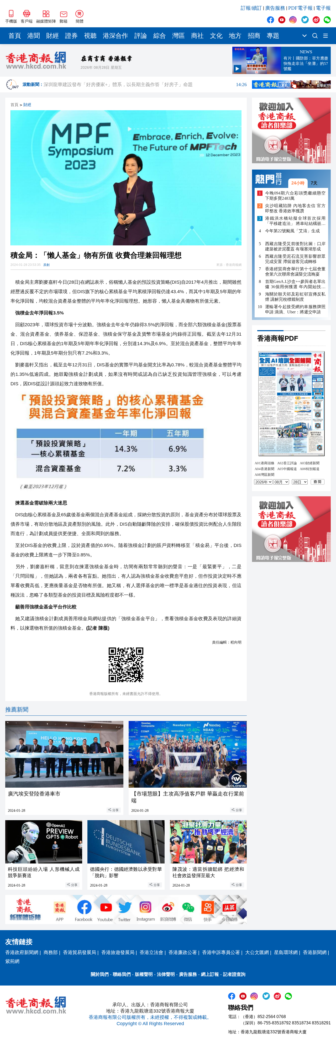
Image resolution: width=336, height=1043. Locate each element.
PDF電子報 (300, 8)
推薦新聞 (16, 709)
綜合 (159, 35)
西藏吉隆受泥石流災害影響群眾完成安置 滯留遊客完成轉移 (295, 259)
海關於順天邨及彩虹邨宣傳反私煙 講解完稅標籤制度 (295, 297)
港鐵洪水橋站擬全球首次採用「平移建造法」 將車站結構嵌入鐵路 (295, 221)
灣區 (178, 35)
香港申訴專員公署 (221, 952)
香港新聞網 (315, 952)
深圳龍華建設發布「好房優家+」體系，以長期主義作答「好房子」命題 (145, 84)
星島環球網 (286, 952)
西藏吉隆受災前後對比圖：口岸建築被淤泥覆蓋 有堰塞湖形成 (295, 246)
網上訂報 (210, 974)
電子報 (323, 8)
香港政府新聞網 (21, 952)
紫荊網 (12, 961)
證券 (71, 35)
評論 (140, 35)
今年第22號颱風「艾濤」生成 (292, 231)
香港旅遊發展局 (117, 952)
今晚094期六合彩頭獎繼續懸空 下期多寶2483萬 (295, 196)
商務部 (51, 952)
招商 (254, 35)
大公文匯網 (257, 952)
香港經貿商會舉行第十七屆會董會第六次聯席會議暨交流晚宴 (295, 271)
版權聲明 (144, 974)
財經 (52, 35)
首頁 (14, 35)
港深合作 (115, 35)
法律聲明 (166, 974)
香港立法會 (151, 952)
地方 (235, 35)
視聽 (90, 35)
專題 (273, 35)
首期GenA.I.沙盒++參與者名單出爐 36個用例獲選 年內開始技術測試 (295, 284)
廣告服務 (275, 8)
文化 (216, 35)
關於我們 (100, 974)
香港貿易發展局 (79, 952)
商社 (197, 35)
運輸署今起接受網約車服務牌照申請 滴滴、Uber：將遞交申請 (295, 309)
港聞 (33, 35)
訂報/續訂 (251, 8)
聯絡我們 (122, 974)
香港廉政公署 (183, 952)
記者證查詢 (234, 974)
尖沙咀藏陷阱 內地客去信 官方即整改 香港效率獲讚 (295, 208)
